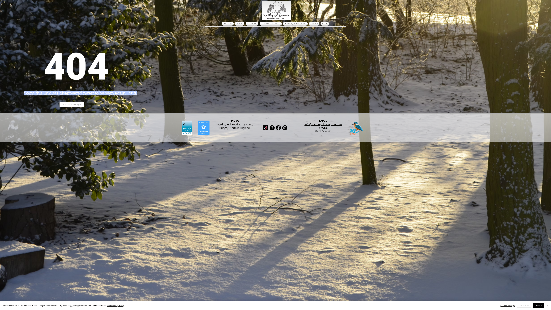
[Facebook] (278, 127)
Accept (539, 305)
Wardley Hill (223, 124)
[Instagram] (284, 127)
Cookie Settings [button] (507, 305)
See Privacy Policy (115, 305)
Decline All (524, 305)
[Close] (547, 305)
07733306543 (323, 131)
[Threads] (272, 127)
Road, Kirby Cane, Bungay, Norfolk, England (236, 126)
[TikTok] (265, 127)
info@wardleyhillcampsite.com (323, 124)
